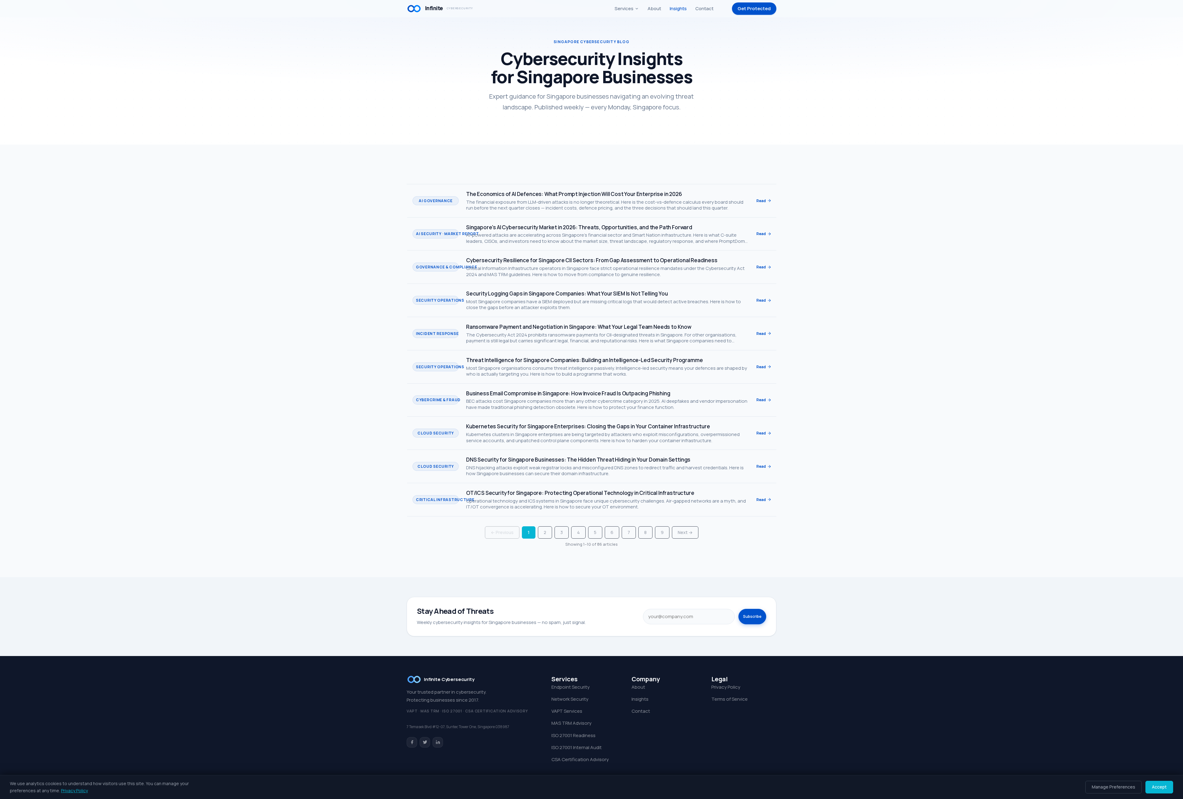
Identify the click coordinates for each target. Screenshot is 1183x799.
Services (624, 8)
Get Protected (754, 8)
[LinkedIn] (438, 742)
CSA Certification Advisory (580, 759)
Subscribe (752, 616)
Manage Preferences (1113, 787)
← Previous (502, 532)
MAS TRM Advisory (571, 723)
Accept (1159, 787)
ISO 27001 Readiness (573, 735)
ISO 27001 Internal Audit (576, 747)
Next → (685, 532)
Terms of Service (729, 699)
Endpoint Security (570, 687)
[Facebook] (412, 742)
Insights (678, 8)
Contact (704, 8)
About (654, 8)
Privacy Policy (725, 687)
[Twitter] (425, 742)
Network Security (569, 699)
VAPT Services (566, 711)
